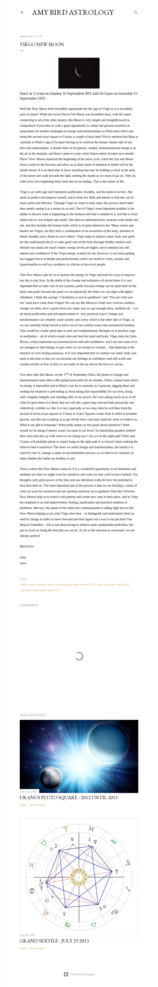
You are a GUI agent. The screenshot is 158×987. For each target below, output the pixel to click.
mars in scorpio (37, 584)
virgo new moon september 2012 (39, 590)
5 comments (37, 948)
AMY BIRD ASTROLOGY (73, 12)
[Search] (135, 11)
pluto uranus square (60, 584)
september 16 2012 (84, 584)
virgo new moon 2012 (116, 584)
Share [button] (23, 578)
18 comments (38, 805)
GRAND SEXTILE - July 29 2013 (54, 941)
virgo (99, 584)
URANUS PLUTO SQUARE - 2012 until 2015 (69, 797)
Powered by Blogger (82, 974)
